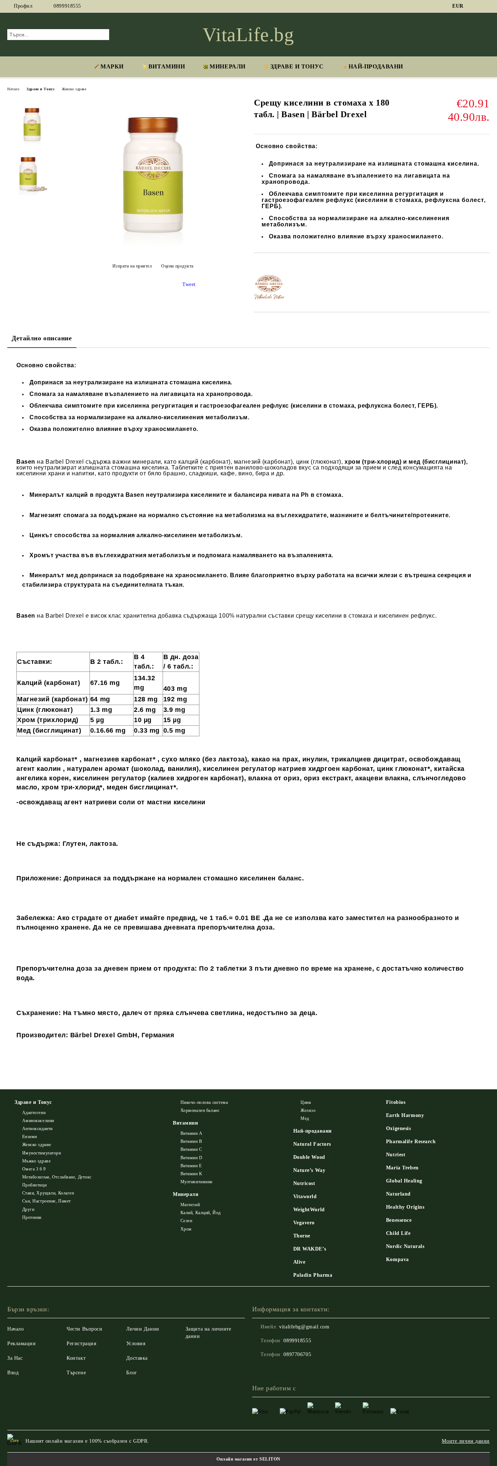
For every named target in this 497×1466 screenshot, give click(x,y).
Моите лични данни (466, 1441)
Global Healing (404, 1181)
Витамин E (191, 1165)
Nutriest (395, 1154)
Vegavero (304, 1222)
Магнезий (190, 1204)
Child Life (398, 1233)
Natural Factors (312, 1144)
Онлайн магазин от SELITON (248, 1459)
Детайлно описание (42, 338)
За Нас (15, 1358)
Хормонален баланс (199, 1110)
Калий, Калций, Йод (200, 1212)
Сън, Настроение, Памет (46, 1201)
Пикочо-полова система (204, 1102)
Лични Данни (142, 1329)
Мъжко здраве (36, 1161)
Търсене (76, 1372)
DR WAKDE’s (309, 1249)
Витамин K (191, 1173)
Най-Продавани (376, 66)
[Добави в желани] (268, 265)
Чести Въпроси (84, 1329)
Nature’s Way (309, 1170)
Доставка (137, 1358)
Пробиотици (34, 1185)
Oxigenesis (398, 1128)
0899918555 (67, 6)
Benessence (399, 1220)
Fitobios (395, 1102)
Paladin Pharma (313, 1275)
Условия (136, 1343)
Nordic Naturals (405, 1246)
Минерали (227, 66)
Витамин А (191, 1133)
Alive (299, 1262)
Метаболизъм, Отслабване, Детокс (57, 1177)
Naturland (398, 1194)
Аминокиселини (38, 1120)
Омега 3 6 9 (34, 1169)
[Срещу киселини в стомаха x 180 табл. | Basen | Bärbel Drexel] (152, 248)
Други (28, 1209)
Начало (13, 89)
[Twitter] (486, 6)
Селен (186, 1220)
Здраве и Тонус (297, 66)
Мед (305, 1118)
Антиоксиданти (37, 1128)
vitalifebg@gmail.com (304, 1327)
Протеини (31, 1217)
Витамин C (191, 1149)
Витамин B (191, 1141)
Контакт (76, 1358)
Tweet (189, 284)
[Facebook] (475, 6)
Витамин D (191, 1157)
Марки (112, 66)
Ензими (29, 1136)
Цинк (306, 1102)
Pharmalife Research (411, 1141)
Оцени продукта (177, 266)
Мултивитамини (196, 1181)
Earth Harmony (405, 1115)
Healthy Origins (405, 1207)
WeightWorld (309, 1209)
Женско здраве (74, 89)
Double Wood (309, 1157)
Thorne (301, 1236)
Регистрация (81, 1343)
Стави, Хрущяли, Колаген (48, 1193)
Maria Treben (402, 1167)
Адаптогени (33, 1112)
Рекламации (21, 1343)
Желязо (308, 1110)
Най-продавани (312, 1131)
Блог (131, 1372)
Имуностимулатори (41, 1153)
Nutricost (304, 1183)
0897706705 (297, 1354)
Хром (186, 1229)
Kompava (397, 1259)
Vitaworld (305, 1196)
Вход (13, 1372)
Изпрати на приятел (132, 266)
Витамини (166, 66)
